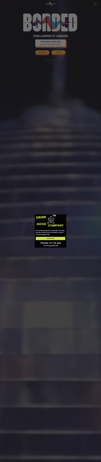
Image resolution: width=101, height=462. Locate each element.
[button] (63, 217)
